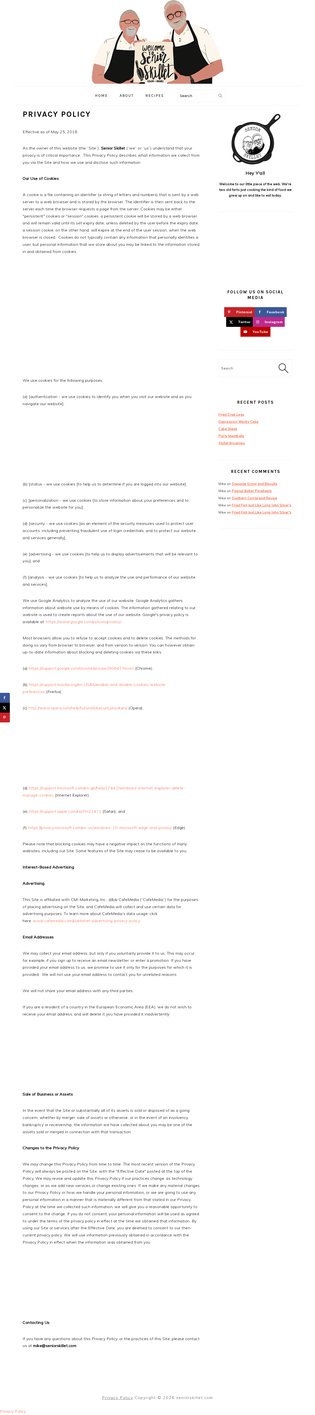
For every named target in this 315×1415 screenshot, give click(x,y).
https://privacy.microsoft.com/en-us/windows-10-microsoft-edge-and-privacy (100, 827)
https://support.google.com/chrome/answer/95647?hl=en (81, 668)
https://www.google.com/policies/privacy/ (83, 621)
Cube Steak (228, 429)
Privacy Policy (117, 1397)
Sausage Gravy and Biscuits (254, 484)
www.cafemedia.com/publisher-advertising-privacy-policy (86, 920)
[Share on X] (5, 708)
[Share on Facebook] (5, 698)
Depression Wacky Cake (239, 422)
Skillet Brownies (232, 443)
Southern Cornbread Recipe (254, 498)
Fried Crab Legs (231, 414)
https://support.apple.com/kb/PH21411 (65, 811)
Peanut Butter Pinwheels (252, 491)
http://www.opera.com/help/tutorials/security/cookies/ (78, 707)
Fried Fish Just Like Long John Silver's (262, 505)
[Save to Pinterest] (5, 717)
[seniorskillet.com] (157, 82)
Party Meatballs (231, 436)
